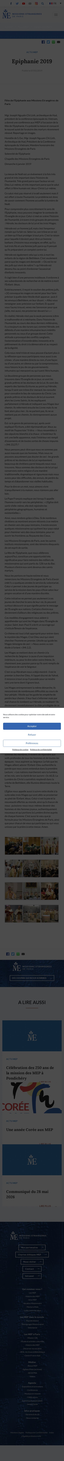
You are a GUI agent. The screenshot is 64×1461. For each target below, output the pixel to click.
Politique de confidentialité (41, 749)
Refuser (32, 734)
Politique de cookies (20, 749)
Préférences (32, 743)
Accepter (32, 726)
